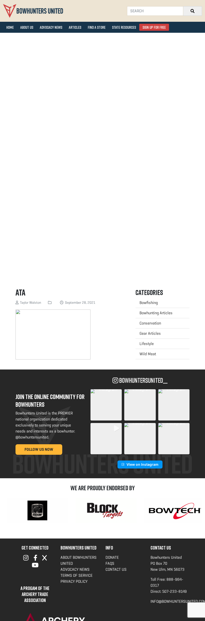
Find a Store (97, 27)
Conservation (150, 323)
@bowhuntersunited (32, 437)
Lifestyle (147, 343)
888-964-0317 (166, 582)
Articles (75, 27)
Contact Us (116, 569)
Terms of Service (76, 575)
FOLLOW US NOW (38, 449)
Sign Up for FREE (154, 27)
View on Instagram (142, 464)
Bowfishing (149, 302)
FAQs (110, 563)
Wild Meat (148, 353)
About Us (26, 27)
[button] (106, 404)
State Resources (124, 27)
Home (10, 27)
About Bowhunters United (78, 560)
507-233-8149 (174, 591)
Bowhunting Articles (156, 313)
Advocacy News (51, 27)
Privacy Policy (74, 581)
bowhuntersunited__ (143, 380)
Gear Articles (150, 333)
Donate (112, 557)
